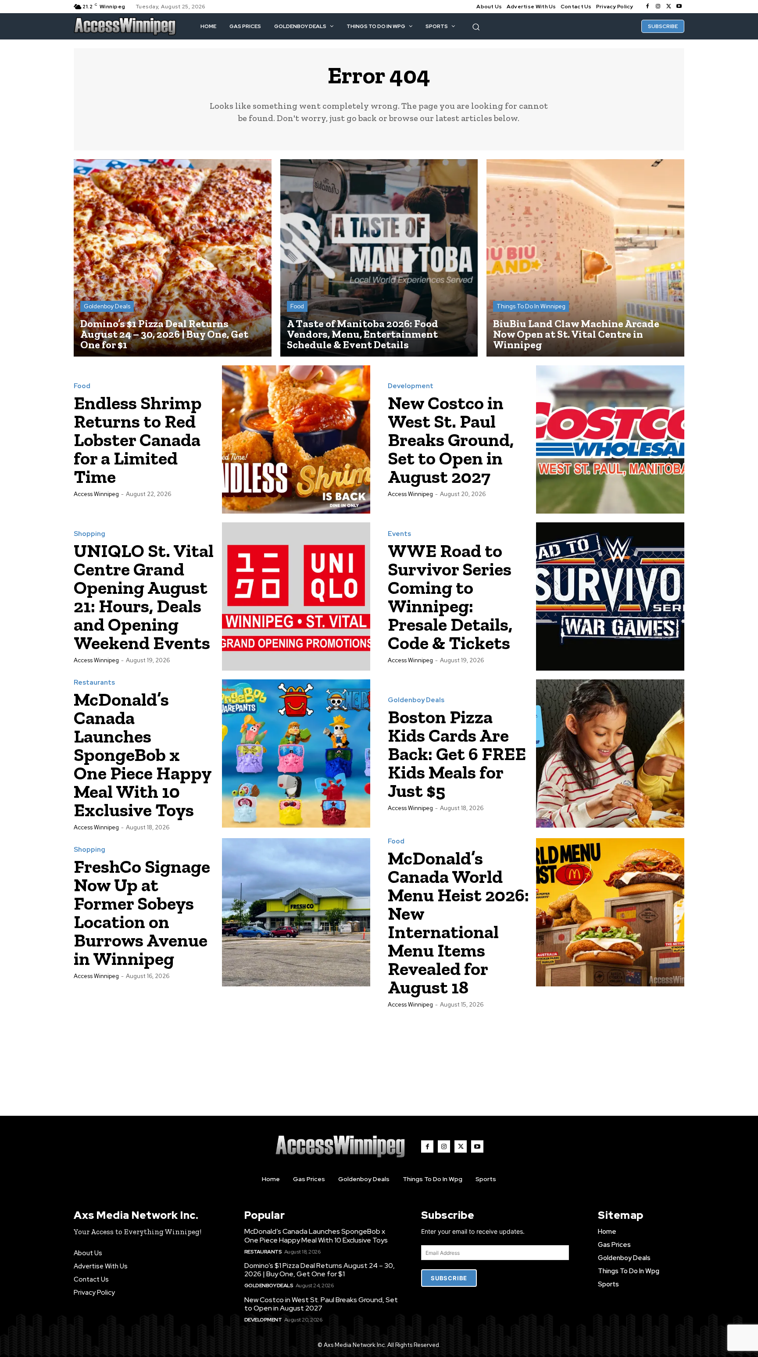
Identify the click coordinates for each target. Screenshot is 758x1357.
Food (297, 306)
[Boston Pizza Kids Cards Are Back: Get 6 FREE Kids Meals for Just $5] (610, 753)
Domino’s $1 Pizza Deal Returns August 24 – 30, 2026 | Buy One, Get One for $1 (319, 1269)
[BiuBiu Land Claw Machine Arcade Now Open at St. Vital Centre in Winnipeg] (585, 258)
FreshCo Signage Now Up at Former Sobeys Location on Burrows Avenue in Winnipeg (142, 912)
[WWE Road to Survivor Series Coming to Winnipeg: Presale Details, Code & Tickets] (610, 596)
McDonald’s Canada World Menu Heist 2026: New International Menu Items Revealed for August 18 (458, 922)
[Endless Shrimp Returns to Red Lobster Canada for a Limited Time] (296, 439)
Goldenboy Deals (107, 306)
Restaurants (94, 682)
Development (410, 386)
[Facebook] (647, 6)
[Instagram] (658, 6)
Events (399, 534)
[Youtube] (679, 6)
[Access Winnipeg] (125, 26)
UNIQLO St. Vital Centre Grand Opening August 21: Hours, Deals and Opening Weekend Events (144, 596)
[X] (668, 6)
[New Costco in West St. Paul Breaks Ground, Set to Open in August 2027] (610, 439)
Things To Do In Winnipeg (531, 306)
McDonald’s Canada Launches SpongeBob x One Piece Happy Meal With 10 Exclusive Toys (143, 754)
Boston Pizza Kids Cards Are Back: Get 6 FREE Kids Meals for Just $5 (457, 754)
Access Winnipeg (96, 494)
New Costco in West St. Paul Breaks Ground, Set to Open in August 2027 (451, 440)
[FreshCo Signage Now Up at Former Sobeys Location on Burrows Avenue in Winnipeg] (296, 912)
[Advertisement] (379, 1052)
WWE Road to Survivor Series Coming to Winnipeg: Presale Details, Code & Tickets (450, 596)
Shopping (89, 534)
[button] (476, 27)
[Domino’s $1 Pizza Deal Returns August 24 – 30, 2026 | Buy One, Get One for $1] (173, 258)
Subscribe (449, 1278)
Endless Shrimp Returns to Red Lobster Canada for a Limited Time (138, 440)
